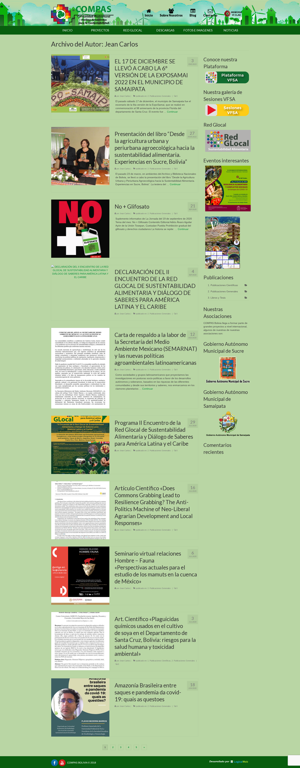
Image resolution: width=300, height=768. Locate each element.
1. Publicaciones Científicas (159, 661)
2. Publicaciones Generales (159, 96)
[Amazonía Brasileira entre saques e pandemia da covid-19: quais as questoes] (80, 707)
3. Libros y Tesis (217, 297)
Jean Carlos (125, 96)
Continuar (172, 111)
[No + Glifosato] (80, 228)
